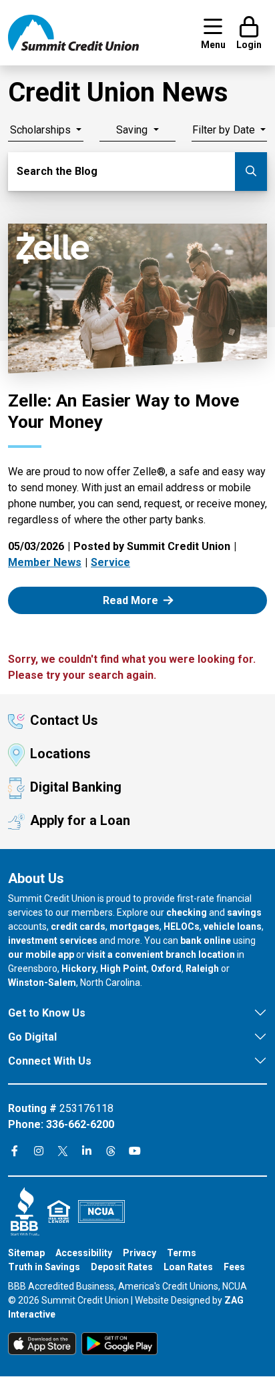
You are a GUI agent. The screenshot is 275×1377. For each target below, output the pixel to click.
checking (186, 912)
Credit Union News (118, 92)
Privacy (139, 1253)
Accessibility (83, 1253)
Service (110, 562)
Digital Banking (75, 787)
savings (244, 912)
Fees (234, 1267)
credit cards (78, 926)
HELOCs (182, 926)
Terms (181, 1253)
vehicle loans (233, 926)
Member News (44, 562)
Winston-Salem (42, 982)
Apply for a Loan (80, 820)
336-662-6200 (80, 1124)
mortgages (134, 926)
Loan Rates (188, 1267)
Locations (60, 754)
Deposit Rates (122, 1267)
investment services (52, 940)
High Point (123, 968)
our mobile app (41, 954)
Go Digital (32, 1037)
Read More (146, 600)
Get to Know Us (46, 1013)
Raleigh (202, 968)
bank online (205, 940)
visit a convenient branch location (161, 954)
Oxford (166, 968)
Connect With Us (49, 1061)
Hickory (78, 968)
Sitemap (26, 1253)
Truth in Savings (44, 1267)
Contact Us (64, 720)
